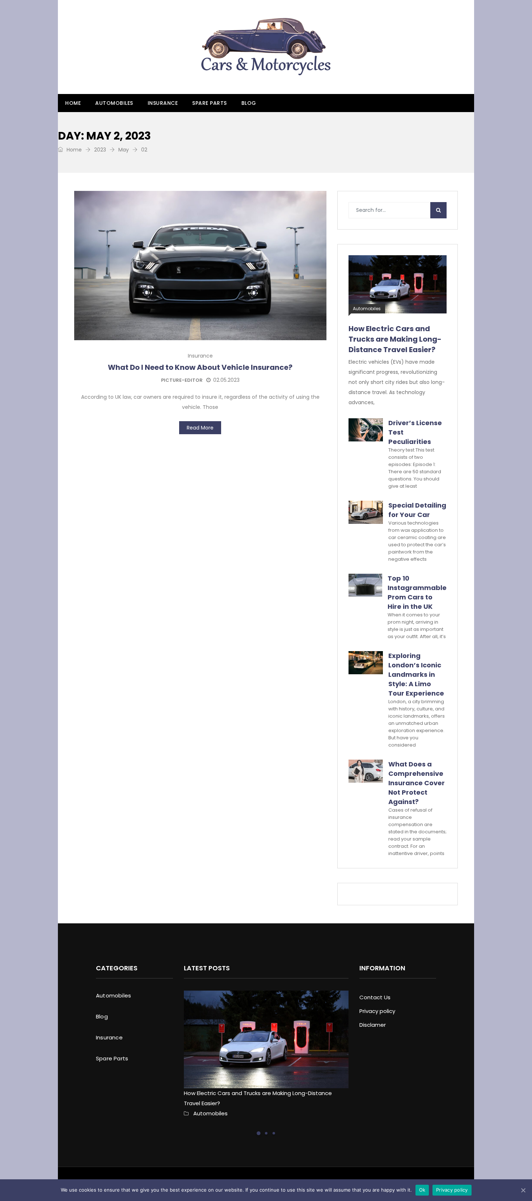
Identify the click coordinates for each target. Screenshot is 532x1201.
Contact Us (374, 997)
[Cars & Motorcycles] (266, 47)
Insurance (163, 103)
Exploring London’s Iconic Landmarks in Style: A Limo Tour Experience (416, 674)
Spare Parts (209, 103)
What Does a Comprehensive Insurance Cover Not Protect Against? (416, 783)
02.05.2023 (226, 380)
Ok (422, 1190)
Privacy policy (377, 1011)
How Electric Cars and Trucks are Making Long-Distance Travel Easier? (395, 339)
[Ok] (523, 1190)
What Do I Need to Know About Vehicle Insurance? (200, 367)
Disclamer (372, 1025)
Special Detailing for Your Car (417, 510)
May (123, 149)
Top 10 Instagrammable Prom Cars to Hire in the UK (417, 592)
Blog (248, 103)
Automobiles (114, 103)
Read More (200, 427)
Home (73, 103)
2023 (100, 149)
